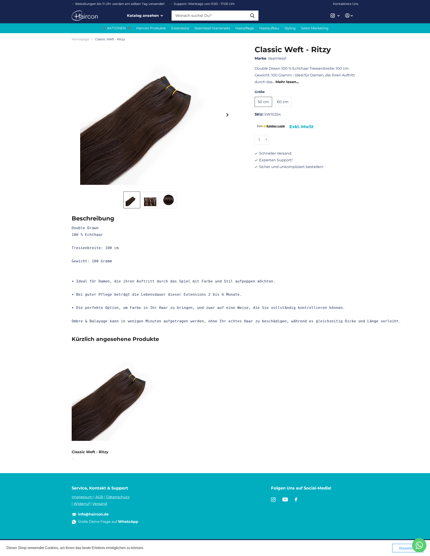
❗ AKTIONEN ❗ (116, 28)
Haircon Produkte (151, 28)
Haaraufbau (269, 28)
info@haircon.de (93, 514)
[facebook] (296, 499)
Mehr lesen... (287, 82)
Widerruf (82, 504)
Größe (260, 92)
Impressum (82, 497)
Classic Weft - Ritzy (90, 452)
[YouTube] (285, 499)
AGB (99, 497)
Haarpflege (244, 28)
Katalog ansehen (143, 15)
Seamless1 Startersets (212, 28)
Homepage (80, 39)
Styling (290, 28)
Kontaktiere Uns (345, 4)
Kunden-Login (276, 126)
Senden (252, 16)
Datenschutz (117, 497)
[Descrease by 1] (267, 143)
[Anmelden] (349, 16)
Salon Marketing (314, 28)
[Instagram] (273, 499)
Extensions (180, 28)
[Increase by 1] (267, 136)
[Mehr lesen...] (335, 16)
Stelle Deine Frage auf (108, 521)
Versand (99, 504)
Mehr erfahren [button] (157, 548)
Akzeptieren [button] (408, 548)
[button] (227, 115)
